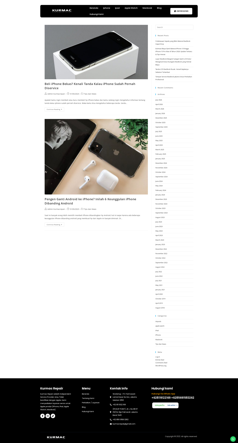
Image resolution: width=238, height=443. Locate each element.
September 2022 (161, 262)
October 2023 (160, 208)
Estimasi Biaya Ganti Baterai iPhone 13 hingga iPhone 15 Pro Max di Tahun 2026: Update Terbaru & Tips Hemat (173, 51)
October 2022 (160, 258)
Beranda (94, 8)
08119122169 (182, 11)
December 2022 (161, 249)
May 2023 (159, 231)
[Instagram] (47, 416)
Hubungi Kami (97, 14)
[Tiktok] (53, 416)
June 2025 (159, 136)
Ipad (117, 8)
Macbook (147, 8)
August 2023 (159, 217)
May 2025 (159, 140)
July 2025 (158, 131)
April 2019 (159, 303)
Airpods (158, 321)
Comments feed (161, 363)
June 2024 (159, 181)
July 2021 (158, 280)
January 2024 (160, 195)
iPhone (158, 335)
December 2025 (161, 118)
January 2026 (160, 113)
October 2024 (160, 172)
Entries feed (159, 360)
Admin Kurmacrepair (56, 94)
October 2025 (160, 122)
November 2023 (161, 204)
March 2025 (159, 149)
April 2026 (159, 104)
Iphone (106, 8)
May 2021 (159, 285)
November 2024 (161, 168)
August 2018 (159, 308)
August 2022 (159, 267)
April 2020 (159, 294)
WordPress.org (160, 366)
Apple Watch (131, 8)
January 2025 (160, 158)
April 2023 (159, 235)
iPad (157, 330)
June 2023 (159, 226)
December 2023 (161, 199)
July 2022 (158, 271)
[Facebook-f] (42, 416)
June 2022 (159, 276)
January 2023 (160, 244)
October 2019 (160, 299)
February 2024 (160, 190)
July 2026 (158, 100)
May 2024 (159, 186)
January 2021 (160, 290)
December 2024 (161, 163)
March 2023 (159, 240)
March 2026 (159, 109)
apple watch (159, 326)
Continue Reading (55, 108)
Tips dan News (90, 94)
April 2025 (159, 145)
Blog (159, 8)
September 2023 (161, 213)
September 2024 (161, 176)
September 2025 (161, 127)
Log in (157, 357)
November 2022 (161, 253)
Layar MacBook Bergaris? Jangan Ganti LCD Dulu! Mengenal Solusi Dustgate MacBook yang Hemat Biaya (173, 62)
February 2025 (160, 154)
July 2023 (158, 222)
